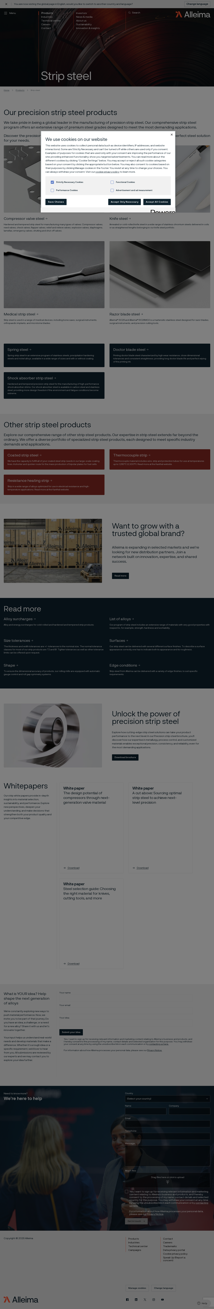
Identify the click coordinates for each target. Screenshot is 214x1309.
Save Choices (56, 202)
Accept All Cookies (157, 202)
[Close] (171, 134)
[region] (108, 171)
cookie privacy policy (107, 172)
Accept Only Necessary (124, 202)
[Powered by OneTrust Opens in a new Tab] (162, 210)
